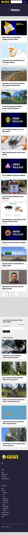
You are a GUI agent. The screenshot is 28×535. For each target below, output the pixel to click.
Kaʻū (4, 496)
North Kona (5, 502)
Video (3, 516)
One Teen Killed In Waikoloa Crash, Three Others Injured (13, 130)
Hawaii (3, 490)
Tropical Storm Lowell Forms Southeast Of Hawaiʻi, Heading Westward (13, 422)
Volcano (4, 510)
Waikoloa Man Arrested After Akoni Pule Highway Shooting (13, 287)
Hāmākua (5, 492)
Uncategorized (5, 514)
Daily (3, 488)
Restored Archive (5, 512)
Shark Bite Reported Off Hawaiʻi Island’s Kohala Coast (12, 197)
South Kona (5, 508)
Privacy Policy (4, 474)
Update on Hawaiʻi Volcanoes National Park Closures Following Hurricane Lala (13, 400)
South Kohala (6, 506)
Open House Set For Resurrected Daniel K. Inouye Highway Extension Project (13, 84)
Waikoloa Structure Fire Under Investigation (14, 242)
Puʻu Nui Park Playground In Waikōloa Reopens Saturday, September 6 (12, 107)
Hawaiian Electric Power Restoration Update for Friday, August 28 (14, 444)
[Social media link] (2, 463)
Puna (4, 504)
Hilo (4, 494)
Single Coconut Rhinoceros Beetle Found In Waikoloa (13, 153)
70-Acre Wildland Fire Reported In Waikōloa (13, 175)
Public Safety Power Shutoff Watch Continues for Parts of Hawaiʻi (11, 38)
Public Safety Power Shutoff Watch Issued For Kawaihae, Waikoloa (13, 61)
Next (23, 294)
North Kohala (6, 500)
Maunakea (5, 498)
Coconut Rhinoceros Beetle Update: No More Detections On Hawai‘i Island (14, 220)
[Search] (25, 1)
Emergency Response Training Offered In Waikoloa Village (13, 264)
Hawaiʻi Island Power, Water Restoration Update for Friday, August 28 (13, 378)
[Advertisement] (14, 306)
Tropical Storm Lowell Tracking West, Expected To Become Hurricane (12, 356)
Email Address (6, 326)
